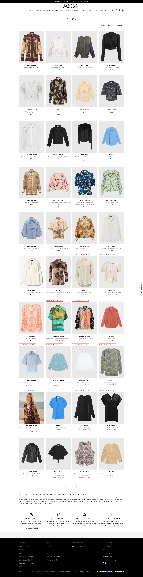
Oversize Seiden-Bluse (58, 67)
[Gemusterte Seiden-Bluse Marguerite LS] (58, 182)
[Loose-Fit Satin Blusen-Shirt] (111, 408)
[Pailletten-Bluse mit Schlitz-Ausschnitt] (111, 453)
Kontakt (22, 550)
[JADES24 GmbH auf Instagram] (106, 563)
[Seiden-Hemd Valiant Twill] (31, 47)
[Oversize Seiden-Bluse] (58, 47)
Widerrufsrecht (108, 557)
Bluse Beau (111, 338)
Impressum (107, 546)
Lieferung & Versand (26, 557)
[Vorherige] (50, 1)
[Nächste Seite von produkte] (78, 486)
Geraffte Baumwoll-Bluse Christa (31, 157)
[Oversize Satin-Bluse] (84, 408)
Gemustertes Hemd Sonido (84, 338)
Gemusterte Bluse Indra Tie (84, 248)
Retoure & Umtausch (26, 563)
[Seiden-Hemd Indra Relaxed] (31, 182)
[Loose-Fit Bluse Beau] (111, 137)
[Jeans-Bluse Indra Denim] (31, 228)
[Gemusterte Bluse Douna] (111, 91)
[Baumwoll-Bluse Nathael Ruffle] (111, 228)
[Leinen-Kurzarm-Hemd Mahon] (58, 228)
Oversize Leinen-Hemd (85, 292)
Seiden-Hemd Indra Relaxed (31, 202)
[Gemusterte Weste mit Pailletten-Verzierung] (84, 453)
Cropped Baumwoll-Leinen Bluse (111, 292)
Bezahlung (91, 521)
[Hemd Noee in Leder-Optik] (31, 453)
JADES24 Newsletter (52, 557)
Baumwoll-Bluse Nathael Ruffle (111, 248)
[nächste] (92, 1)
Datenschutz (107, 553)
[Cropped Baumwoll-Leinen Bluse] (111, 272)
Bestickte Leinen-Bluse (111, 382)
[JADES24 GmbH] (71, 6)
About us (48, 546)
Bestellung (23, 553)
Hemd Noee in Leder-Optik (31, 473)
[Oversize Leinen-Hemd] (84, 272)
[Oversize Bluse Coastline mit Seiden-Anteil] (31, 408)
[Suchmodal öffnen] (116, 10)
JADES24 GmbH (36, 571)
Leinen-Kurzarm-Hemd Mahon (58, 248)
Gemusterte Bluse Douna (111, 111)
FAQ (21, 567)
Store (47, 550)
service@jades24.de (115, 526)
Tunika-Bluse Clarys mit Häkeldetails (31, 292)
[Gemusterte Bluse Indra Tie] (84, 228)
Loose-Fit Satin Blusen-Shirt (111, 428)
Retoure (55, 521)
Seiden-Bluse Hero (31, 338)
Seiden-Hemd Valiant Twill (31, 67)
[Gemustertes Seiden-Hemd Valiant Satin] (58, 91)
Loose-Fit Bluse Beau (111, 157)
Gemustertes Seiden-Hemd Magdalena (58, 338)
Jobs (47, 553)
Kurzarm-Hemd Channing (58, 428)
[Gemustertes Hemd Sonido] (84, 318)
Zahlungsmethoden (26, 560)
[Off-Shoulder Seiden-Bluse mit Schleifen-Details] (84, 137)
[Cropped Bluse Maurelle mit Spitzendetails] (31, 91)
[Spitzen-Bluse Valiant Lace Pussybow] (84, 91)
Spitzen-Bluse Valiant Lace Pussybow (84, 111)
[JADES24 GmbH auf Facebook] (104, 563)
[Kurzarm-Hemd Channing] (58, 408)
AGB (104, 550)
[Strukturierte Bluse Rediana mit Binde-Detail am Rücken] (58, 453)
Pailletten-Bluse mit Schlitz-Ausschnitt (111, 473)
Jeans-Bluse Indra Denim (31, 248)
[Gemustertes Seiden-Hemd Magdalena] (58, 318)
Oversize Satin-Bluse (84, 428)
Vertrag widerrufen (110, 560)
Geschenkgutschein (52, 560)
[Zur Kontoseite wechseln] (119, 10)
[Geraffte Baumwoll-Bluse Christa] (31, 137)
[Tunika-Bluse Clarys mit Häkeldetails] (31, 272)
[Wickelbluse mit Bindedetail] (111, 47)
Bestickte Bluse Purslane (84, 382)
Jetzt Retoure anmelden (80, 546)
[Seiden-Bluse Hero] (31, 318)
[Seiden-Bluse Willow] (111, 182)
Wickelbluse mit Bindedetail (111, 67)
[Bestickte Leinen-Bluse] (111, 362)
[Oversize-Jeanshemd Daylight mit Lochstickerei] (31, 362)
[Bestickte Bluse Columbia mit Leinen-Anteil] (58, 362)
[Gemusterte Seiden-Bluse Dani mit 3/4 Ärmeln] (58, 272)
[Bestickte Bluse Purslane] (84, 362)
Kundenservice (104, 524)
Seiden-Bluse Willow (111, 202)
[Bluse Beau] (111, 318)
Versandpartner (30, 528)
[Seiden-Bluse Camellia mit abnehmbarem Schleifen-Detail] (84, 182)
